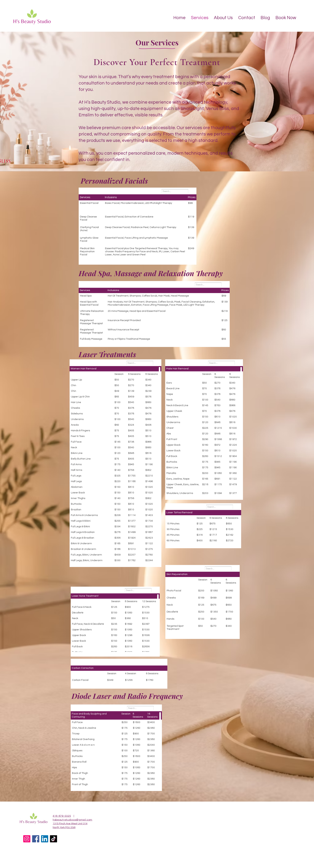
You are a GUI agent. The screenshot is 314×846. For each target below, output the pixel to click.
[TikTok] (53, 838)
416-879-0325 (62, 816)
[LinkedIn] (44, 838)
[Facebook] (35, 838)
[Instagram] (26, 838)
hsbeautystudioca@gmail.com (72, 819)
